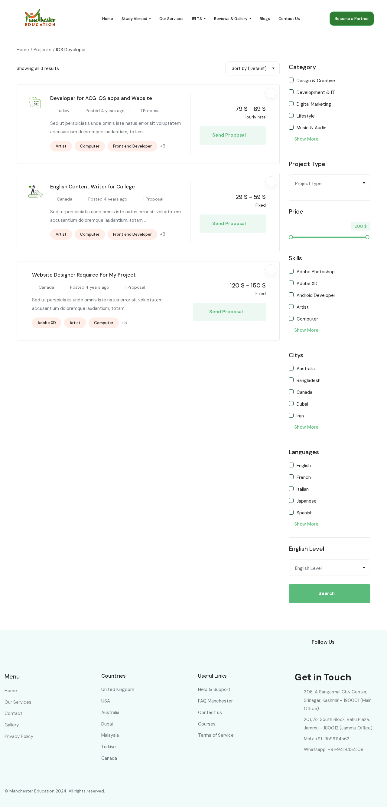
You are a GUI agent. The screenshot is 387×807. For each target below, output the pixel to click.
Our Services (171, 18)
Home (107, 18)
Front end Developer (132, 146)
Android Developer (316, 295)
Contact (13, 713)
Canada (304, 392)
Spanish (305, 512)
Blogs (265, 18)
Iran (300, 415)
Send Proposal (229, 135)
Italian (303, 489)
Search (326, 593)
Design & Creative (316, 80)
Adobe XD (46, 322)
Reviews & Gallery (231, 18)
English (304, 465)
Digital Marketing (314, 104)
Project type (307, 164)
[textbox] (329, 183)
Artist (61, 146)
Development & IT (316, 92)
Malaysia (110, 735)
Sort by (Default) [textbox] (249, 68)
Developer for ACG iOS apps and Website (101, 98)
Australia (306, 368)
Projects (42, 50)
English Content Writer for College (92, 186)
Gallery (12, 725)
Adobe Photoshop (316, 271)
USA (105, 701)
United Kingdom (117, 689)
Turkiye (108, 747)
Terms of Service (216, 735)
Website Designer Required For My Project (84, 274)
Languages (304, 452)
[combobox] (252, 68)
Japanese (307, 500)
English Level (306, 549)
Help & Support (214, 689)
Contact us (289, 18)
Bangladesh (308, 380)
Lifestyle (306, 115)
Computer (89, 146)
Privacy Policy (19, 736)
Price (296, 211)
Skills (295, 258)
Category (302, 67)
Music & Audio (312, 127)
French (304, 477)
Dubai (302, 404)
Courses (207, 724)
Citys (296, 355)
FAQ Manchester (215, 701)
